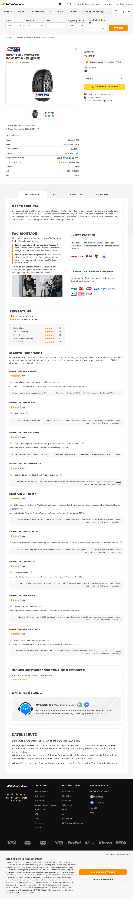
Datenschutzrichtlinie (68, 755)
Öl (50, 11)
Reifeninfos (40, 796)
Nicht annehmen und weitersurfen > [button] (117, 854)
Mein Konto (126, 4)
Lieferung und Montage (93, 11)
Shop (59, 11)
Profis (69, 4)
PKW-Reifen (67, 791)
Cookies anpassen (103, 879)
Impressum (40, 809)
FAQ (55, 194)
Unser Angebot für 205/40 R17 (21, 125)
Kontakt (108, 4)
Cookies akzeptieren (103, 872)
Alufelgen (66, 800)
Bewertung (76, 194)
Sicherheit (102, 194)
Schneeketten (38, 11)
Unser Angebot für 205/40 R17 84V (23, 129)
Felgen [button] (21, 11)
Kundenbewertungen (88, 4)
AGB (37, 814)
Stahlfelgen (67, 796)
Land (37, 818)
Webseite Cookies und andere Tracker (19, 892)
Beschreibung (32, 194)
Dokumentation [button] (20, 679)
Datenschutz (40, 823)
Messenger (99, 802)
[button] (104, 62)
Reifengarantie (41, 791)
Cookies (38, 827)
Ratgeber (73, 11)
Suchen (118, 28)
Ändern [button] (76, 144)
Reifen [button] (7, 11)
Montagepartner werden (45, 805)
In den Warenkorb (107, 87)
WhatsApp (99, 796)
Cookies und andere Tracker (43, 882)
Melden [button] (118, 393)
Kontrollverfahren (60, 360)
